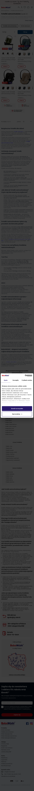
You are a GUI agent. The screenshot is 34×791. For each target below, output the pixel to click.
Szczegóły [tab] (16, 380)
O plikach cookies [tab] (27, 380)
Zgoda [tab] (6, 380)
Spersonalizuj (16, 414)
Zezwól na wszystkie (17, 408)
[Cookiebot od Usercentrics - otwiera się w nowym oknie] (25, 376)
